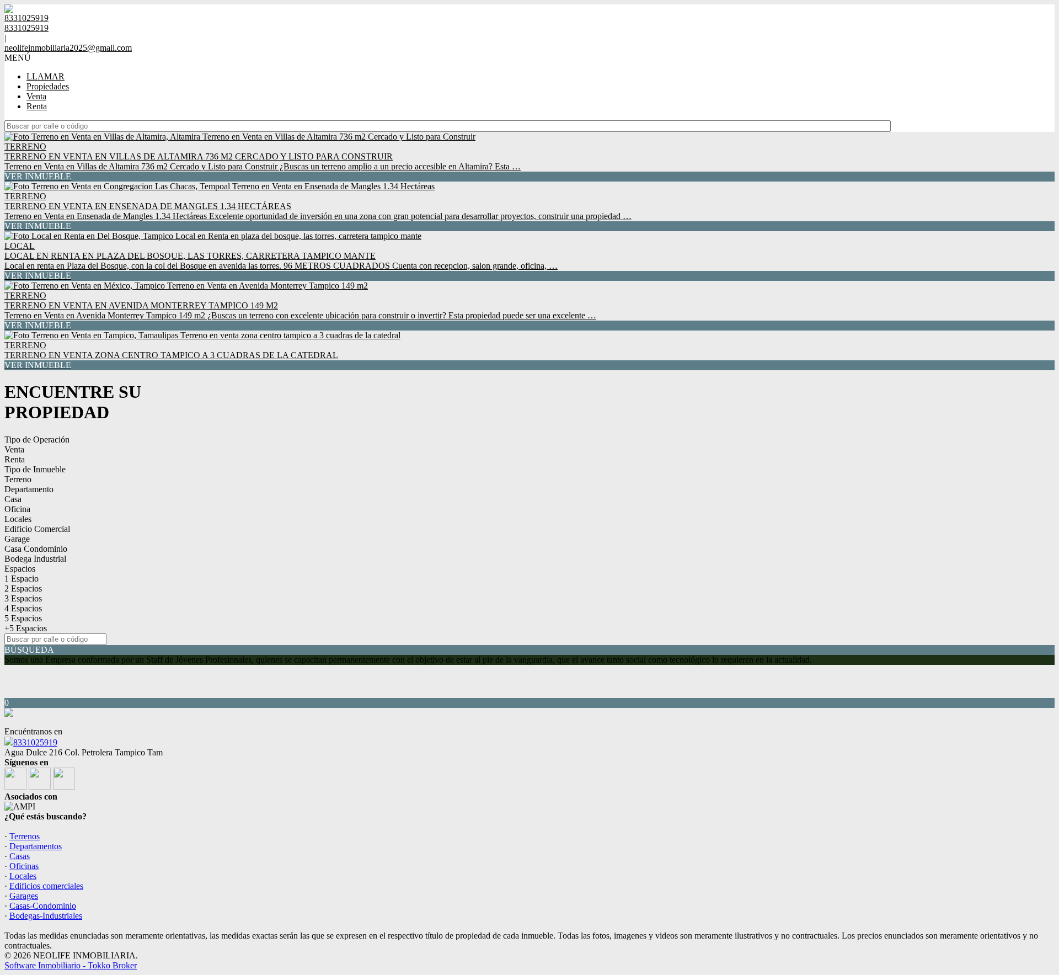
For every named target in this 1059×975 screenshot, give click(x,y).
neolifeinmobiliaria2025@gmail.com (68, 47)
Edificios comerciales (46, 886)
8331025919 (35, 742)
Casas (19, 856)
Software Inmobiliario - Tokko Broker (70, 965)
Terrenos (24, 836)
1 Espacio (21, 578)
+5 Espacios (25, 628)
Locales (17, 519)
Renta (36, 106)
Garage (17, 539)
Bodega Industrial (35, 558)
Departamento (29, 489)
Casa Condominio (35, 548)
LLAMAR (45, 76)
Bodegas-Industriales (45, 915)
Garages (23, 896)
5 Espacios (23, 618)
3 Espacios (23, 598)
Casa (13, 499)
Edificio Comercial (37, 529)
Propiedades (47, 86)
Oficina (17, 509)
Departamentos (35, 846)
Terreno (17, 479)
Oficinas (24, 866)
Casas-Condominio (42, 905)
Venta (36, 96)
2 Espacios (23, 588)
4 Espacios (23, 608)
